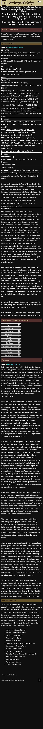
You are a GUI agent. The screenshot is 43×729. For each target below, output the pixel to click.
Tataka (9, 352)
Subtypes (35, 22)
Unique (24, 11)
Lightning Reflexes (20, 135)
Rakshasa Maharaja (9, 346)
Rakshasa (9, 343)
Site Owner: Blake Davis (9, 674)
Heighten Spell (29, 130)
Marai (9, 337)
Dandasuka (9, 334)
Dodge (8, 130)
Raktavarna (9, 349)
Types (26, 22)
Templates (17, 22)
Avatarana (9, 331)
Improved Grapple (7, 132)
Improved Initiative (21, 132)
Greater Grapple (17, 130)
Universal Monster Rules (21, 24)
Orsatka (9, 340)
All (17, 11)
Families (6, 22)
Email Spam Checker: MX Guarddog (13, 680)
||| (4, 2)
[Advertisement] (21, 707)
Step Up (30, 135)
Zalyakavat (9, 355)
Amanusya (9, 328)
